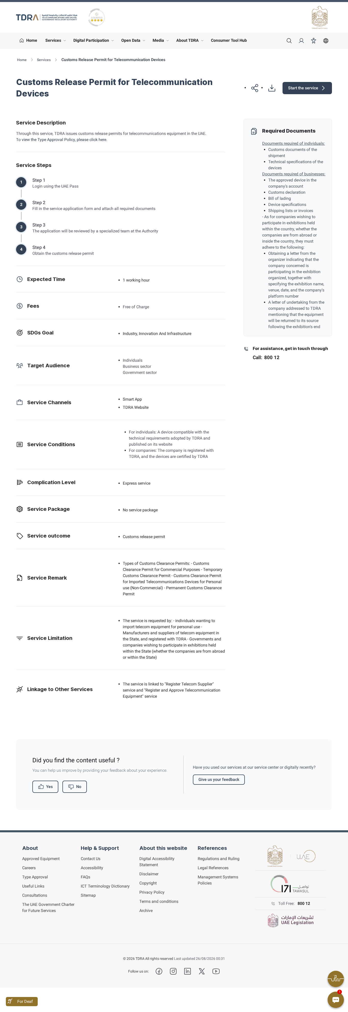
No (78, 786)
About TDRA (191, 42)
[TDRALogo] (46, 17)
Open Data (134, 42)
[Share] (253, 88)
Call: (266, 357)
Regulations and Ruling (218, 858)
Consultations (34, 895)
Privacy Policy (152, 892)
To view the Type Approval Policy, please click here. (61, 139)
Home (22, 60)
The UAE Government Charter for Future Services (48, 907)
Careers (29, 867)
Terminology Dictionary (105, 886)
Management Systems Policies (218, 880)
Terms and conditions (158, 901)
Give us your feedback (218, 779)
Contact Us (90, 858)
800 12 (304, 903)
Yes (49, 786)
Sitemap (88, 895)
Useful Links (33, 886)
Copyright (148, 883)
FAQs (85, 877)
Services (56, 42)
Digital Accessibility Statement (157, 861)
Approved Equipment (41, 858)
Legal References (213, 867)
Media (162, 42)
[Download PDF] (269, 88)
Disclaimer (148, 874)
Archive (146, 910)
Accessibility (92, 867)
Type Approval (35, 877)
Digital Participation (94, 42)
